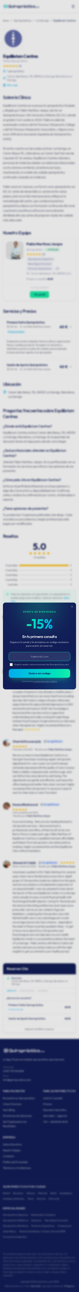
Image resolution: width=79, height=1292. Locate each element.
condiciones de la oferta (45, 681)
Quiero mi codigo (39, 673)
